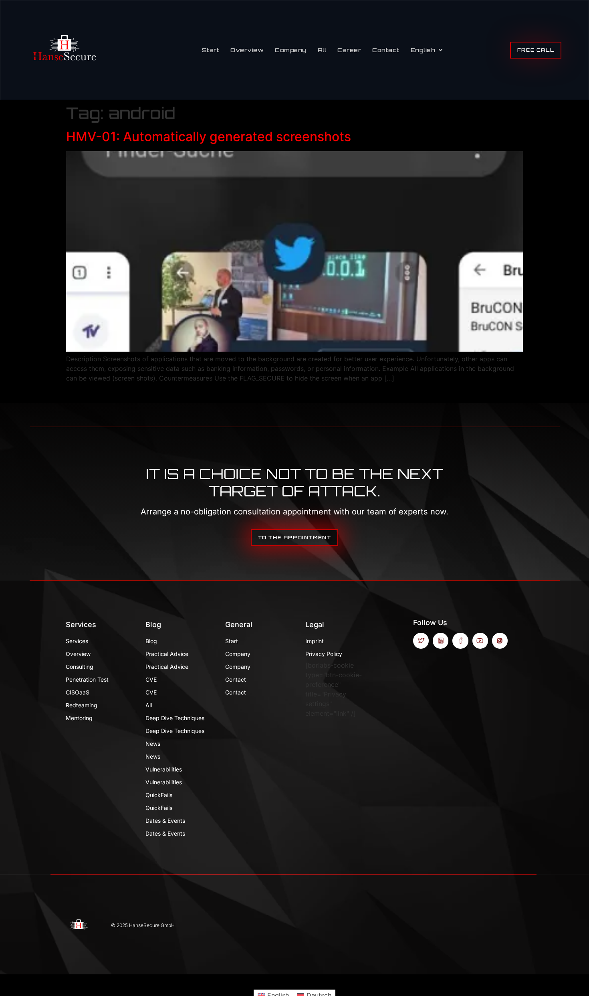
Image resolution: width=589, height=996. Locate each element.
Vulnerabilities (163, 769)
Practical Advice (166, 653)
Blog (153, 624)
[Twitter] (421, 640)
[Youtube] (480, 640)
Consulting (79, 666)
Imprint (314, 641)
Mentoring (79, 718)
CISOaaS (77, 692)
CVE (151, 679)
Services (81, 624)
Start (211, 50)
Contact (385, 50)
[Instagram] (500, 640)
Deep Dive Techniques (174, 718)
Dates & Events (165, 820)
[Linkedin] (440, 640)
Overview (247, 50)
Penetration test (87, 679)
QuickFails (158, 795)
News (152, 743)
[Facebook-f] (460, 640)
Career (349, 50)
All (322, 50)
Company (291, 50)
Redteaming (81, 705)
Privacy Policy (323, 653)
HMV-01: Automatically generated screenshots (208, 136)
